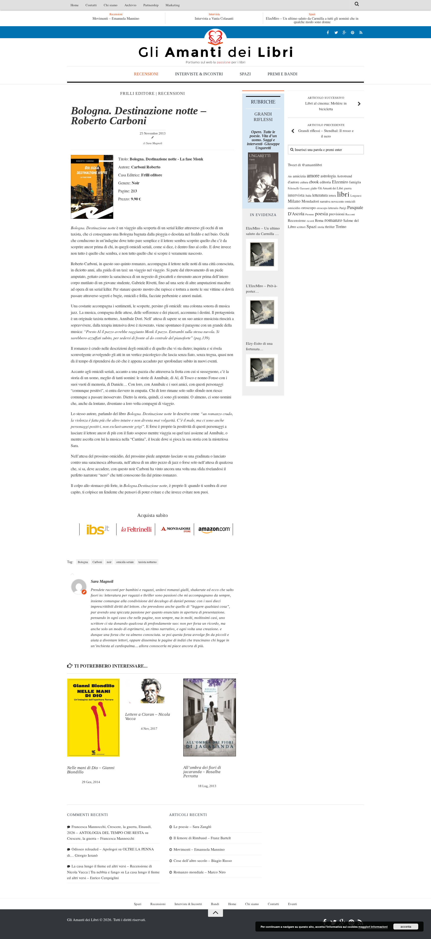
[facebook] (328, 32)
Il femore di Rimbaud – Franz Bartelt (202, 837)
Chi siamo (110, 5)
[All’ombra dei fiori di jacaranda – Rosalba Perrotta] (209, 717)
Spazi (245, 74)
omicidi (350, 201)
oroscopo (308, 207)
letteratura (320, 195)
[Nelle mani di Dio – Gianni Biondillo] (93, 718)
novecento (337, 201)
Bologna (83, 562)
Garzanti (305, 188)
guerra (347, 188)
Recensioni (146, 74)
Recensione (297, 220)
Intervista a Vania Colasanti (214, 18)
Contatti (91, 5)
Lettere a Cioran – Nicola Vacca (147, 716)
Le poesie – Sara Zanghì (123, 18)
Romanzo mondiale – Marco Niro (200, 871)
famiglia (355, 182)
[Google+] (344, 32)
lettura (332, 195)
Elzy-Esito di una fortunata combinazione (259, 346)
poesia (321, 213)
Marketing (173, 5)
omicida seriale (125, 562)
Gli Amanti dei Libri (215, 46)
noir (109, 562)
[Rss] (361, 32)
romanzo (333, 220)
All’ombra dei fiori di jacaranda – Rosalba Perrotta (202, 771)
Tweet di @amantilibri (305, 164)
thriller (330, 226)
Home (75, 5)
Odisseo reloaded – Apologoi (94, 848)
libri (343, 194)
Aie (290, 176)
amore (313, 175)
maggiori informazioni (373, 927)
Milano (294, 201)
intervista (296, 195)
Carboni (97, 562)
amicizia (299, 175)
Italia (308, 195)
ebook (314, 182)
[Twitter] (336, 32)
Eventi (292, 904)
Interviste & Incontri (199, 74)
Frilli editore (137, 93)
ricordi (310, 221)
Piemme (309, 214)
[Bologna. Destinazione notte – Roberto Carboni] (92, 217)
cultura (304, 182)
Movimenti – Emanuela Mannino (199, 849)
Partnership (151, 5)
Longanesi (355, 195)
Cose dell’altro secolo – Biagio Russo (203, 860)
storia (321, 227)
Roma (319, 220)
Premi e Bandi (282, 74)
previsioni (336, 213)
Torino (341, 226)
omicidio (294, 208)
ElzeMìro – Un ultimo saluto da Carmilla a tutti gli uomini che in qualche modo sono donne (312, 20)
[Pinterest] (352, 32)
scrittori (301, 227)
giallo (314, 188)
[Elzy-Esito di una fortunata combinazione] (262, 370)
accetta (406, 926)
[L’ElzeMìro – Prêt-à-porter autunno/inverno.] (262, 313)
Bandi (215, 904)
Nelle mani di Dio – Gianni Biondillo (90, 769)
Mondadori (310, 201)
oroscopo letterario (327, 208)
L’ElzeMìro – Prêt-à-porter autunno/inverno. (261, 288)
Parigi (342, 208)
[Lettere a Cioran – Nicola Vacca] (151, 691)
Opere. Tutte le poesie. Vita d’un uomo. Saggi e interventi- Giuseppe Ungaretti (263, 140)
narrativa (325, 201)
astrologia (328, 176)
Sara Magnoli (154, 143)
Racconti (350, 214)
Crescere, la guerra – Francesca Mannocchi (100, 838)
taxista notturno (147, 562)
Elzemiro (340, 182)
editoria (325, 181)
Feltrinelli (293, 188)
